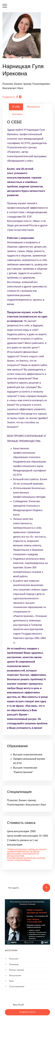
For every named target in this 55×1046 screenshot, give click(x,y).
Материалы (33, 106)
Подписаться (27, 1012)
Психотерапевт (16, 986)
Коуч (11, 981)
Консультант (15, 975)
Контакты (17, 114)
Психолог (13, 958)
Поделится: (8, 97)
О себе (16, 106)
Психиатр (14, 964)
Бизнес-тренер (16, 970)
